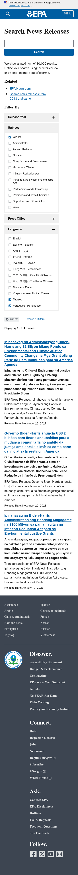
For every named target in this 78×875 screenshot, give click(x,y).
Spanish (45, 605)
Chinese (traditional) (17, 617)
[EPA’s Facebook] (33, 854)
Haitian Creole (13, 623)
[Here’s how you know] (39, 4)
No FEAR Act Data (43, 696)
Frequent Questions (43, 826)
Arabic (8, 611)
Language (15, 229)
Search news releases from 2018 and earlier (28, 96)
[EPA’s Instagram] (59, 854)
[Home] (37, 14)
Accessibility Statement (46, 662)
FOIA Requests (40, 820)
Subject (13, 128)
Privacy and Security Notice (49, 709)
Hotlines (35, 813)
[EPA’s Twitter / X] (42, 854)
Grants (13, 319)
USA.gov (36, 771)
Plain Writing (39, 702)
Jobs (33, 744)
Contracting (38, 676)
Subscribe (37, 764)
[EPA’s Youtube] (50, 854)
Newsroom (37, 751)
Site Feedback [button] (39, 833)
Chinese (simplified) (53, 611)
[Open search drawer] (7, 13)
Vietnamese (47, 635)
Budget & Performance (46, 669)
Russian (45, 629)
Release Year (17, 117)
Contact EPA (39, 800)
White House (39, 778)
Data (33, 731)
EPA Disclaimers (41, 806)
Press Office (16, 218)
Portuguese (11, 629)
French (44, 617)
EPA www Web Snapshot (47, 682)
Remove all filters (34, 319)
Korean (44, 623)
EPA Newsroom (20, 89)
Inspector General (42, 738)
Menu (67, 13)
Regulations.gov (41, 758)
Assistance (11, 605)
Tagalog (9, 635)
